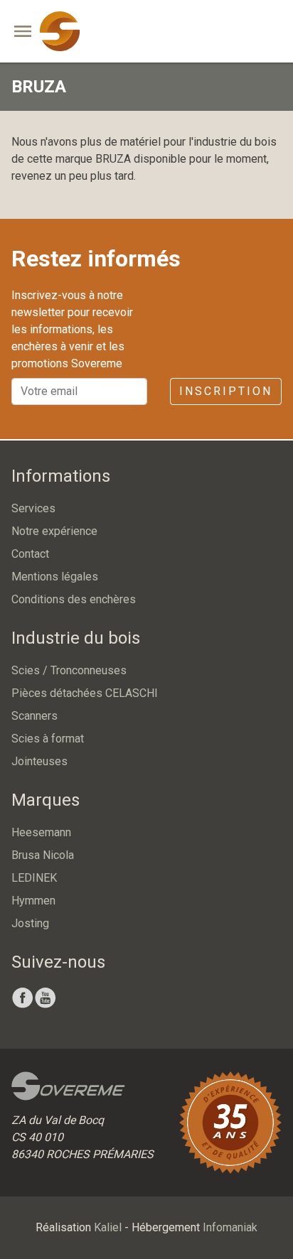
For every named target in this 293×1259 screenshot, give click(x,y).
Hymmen (33, 900)
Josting (30, 923)
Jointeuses (39, 761)
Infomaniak (230, 1227)
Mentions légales (54, 576)
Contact (30, 554)
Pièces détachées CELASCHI (84, 693)
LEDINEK (34, 878)
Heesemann (41, 832)
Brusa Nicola (42, 855)
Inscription (225, 391)
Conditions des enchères (73, 599)
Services (33, 508)
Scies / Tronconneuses (69, 670)
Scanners (34, 716)
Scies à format (47, 738)
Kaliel (108, 1227)
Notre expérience (54, 531)
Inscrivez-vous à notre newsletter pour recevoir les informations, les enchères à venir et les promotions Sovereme (72, 329)
